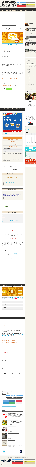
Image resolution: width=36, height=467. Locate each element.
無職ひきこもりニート (30, 87)
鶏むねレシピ (31, 89)
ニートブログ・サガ (10, 457)
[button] (12, 305)
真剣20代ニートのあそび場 (22, 457)
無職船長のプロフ (15, 397)
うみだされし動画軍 (9, 10)
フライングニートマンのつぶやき (15, 395)
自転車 (28, 89)
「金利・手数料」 (15, 334)
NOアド (34, 63)
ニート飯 (31, 78)
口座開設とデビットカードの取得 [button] (7, 148)
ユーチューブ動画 (28, 81)
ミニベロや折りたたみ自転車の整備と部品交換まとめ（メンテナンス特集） (32, 39)
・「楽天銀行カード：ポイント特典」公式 (9, 182)
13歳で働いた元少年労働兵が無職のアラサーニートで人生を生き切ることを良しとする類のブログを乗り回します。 (5, 464)
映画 (29, 86)
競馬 (26, 89)
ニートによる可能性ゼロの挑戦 (16, 457)
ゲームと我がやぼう (26, 10)
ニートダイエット (28, 156)
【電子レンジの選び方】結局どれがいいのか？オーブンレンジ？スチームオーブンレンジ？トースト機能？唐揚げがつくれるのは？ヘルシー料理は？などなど (15, 443)
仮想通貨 (30, 84)
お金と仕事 (30, 66)
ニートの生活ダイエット (25, 9)
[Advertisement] (12, 17)
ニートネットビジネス (4, 406)
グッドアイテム (27, 69)
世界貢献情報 (14, 10)
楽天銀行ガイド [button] (5, 151)
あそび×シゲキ (31, 10)
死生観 (26, 87)
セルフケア (32, 72)
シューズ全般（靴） (28, 72)
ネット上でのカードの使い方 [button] (6, 302)
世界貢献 (27, 84)
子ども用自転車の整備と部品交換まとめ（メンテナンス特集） (32, 45)
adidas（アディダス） (28, 60)
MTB (31, 63)
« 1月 (26, 145)
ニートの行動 (27, 78)
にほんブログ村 (27, 129)
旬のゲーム (27, 86)
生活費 (35, 87)
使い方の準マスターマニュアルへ (12, 44)
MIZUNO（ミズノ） (28, 63)
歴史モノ (32, 86)
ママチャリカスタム (20, 10)
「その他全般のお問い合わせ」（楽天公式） (14, 297)
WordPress (27, 66)
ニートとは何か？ (28, 75)
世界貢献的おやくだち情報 (13, 406)
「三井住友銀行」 (11, 255)
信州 (32, 84)
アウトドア (34, 66)
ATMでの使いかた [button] (5, 304)
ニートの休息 (27, 155)
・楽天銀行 (5, 133)
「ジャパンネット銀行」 (14, 254)
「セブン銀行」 (16, 253)
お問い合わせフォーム (3, 10)
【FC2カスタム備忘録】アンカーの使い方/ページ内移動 (15, 414)
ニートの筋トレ (28, 154)
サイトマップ (26, 457)
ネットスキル (8, 406)
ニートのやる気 (32, 75)
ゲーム (31, 69)
